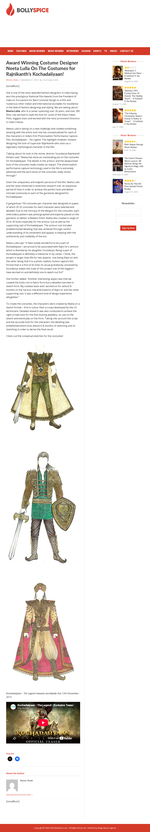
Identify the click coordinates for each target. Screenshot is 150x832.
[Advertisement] (101, 23)
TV (105, 51)
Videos (113, 51)
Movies (9, 80)
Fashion (86, 51)
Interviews (73, 51)
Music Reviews (56, 51)
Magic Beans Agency (107, 828)
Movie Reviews (37, 51)
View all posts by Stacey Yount (19, 794)
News (10, 51)
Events (97, 51)
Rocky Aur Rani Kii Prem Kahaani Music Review (133, 186)
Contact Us (126, 51)
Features (21, 51)
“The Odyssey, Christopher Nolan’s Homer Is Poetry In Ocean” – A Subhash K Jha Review (133, 119)
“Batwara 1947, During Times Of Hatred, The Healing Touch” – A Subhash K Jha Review (133, 96)
